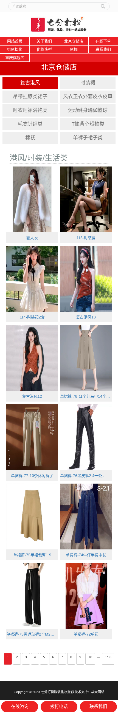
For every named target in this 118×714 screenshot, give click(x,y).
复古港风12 (32, 396)
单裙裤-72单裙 (86, 634)
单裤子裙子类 (88, 137)
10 (90, 657)
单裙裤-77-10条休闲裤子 (32, 475)
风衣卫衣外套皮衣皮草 (88, 96)
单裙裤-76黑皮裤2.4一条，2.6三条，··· (86, 475)
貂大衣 (32, 238)
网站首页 (15, 41)
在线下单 (103, 41)
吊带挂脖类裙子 (30, 96)
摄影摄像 (15, 49)
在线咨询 (20, 706)
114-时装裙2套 (32, 317)
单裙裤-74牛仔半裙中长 (86, 555)
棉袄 (30, 137)
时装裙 (87, 83)
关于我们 (44, 41)
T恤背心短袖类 (88, 124)
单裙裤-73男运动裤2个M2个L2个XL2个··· (32, 634)
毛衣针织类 (30, 124)
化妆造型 (44, 49)
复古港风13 (86, 317)
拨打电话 (59, 706)
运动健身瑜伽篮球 (88, 110)
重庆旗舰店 (14, 57)
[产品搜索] (102, 4)
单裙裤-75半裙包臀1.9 (32, 555)
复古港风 (30, 83)
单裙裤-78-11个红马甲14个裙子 (86, 396)
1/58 (108, 657)
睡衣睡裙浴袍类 (30, 110)
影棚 (74, 49)
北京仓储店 (73, 41)
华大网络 (97, 692)
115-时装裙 (86, 238)
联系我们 (103, 49)
